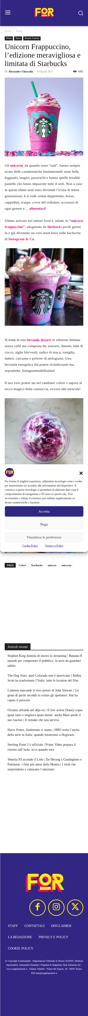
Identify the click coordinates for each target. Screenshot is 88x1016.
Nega (44, 524)
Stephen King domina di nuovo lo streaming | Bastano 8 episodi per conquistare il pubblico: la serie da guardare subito (45, 660)
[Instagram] (56, 907)
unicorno (66, 565)
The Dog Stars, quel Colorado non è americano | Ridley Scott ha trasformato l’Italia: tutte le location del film (44, 678)
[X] (75, 907)
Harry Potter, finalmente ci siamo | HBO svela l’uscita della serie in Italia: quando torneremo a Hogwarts (43, 732)
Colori (22, 565)
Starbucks (36, 565)
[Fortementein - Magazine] (44, 13)
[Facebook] (37, 907)
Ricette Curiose (32, 38)
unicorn (52, 565)
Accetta (44, 511)
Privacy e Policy (54, 545)
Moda (19, 31)
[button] (81, 473)
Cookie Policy (30, 545)
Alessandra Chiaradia (20, 71)
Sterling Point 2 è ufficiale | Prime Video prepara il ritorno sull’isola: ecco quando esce (42, 747)
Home (8, 31)
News (18, 38)
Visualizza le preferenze (44, 537)
